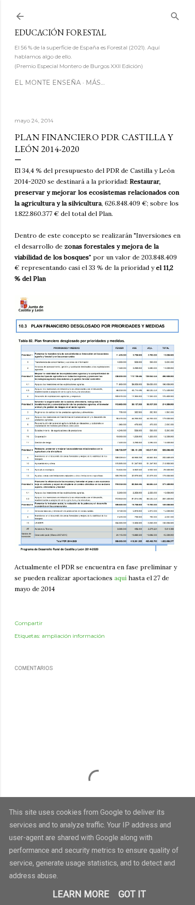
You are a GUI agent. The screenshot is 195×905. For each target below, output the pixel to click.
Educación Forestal (60, 32)
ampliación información (73, 635)
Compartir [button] (29, 623)
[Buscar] (175, 14)
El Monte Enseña (48, 82)
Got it (132, 894)
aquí (120, 578)
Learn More (81, 894)
